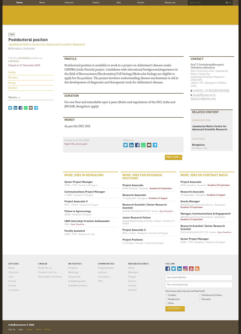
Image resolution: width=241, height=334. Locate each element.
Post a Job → (173, 157)
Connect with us (47, 272)
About (131, 268)
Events (96, 2)
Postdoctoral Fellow (212, 295)
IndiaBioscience (120, 15)
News (42, 2)
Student (172, 295)
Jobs (118, 2)
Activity (132, 285)
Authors (102, 272)
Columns (69, 2)
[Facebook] (20, 108)
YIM (100, 281)
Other (171, 303)
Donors (132, 281)
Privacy (47, 329)
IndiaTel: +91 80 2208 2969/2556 (211, 90)
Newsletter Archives (50, 277)
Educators (104, 277)
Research (24, 58)
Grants (140, 2)
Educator (206, 299)
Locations (13, 290)
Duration (13, 78)
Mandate (133, 272)
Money (11, 83)
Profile (12, 73)
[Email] (31, 108)
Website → (14, 97)
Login (20, 329)
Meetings (73, 272)
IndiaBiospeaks (77, 281)
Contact (12, 88)
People (132, 277)
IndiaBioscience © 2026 (21, 325)
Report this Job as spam (76, 144)
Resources (170, 2)
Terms (38, 329)
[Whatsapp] (25, 108)
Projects (73, 268)
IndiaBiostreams (77, 285)
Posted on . (77, 140)
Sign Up (11, 329)
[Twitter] (10, 108)
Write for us (45, 268)
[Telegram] (36, 108)
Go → (228, 2)
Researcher (174, 299)
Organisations (106, 268)
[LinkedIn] (15, 108)
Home (19, 2)
